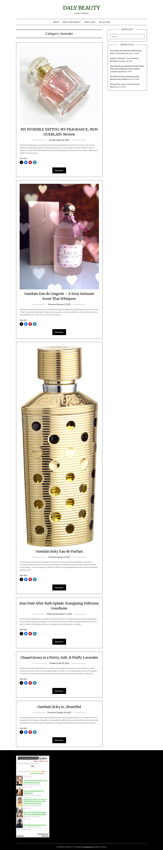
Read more (59, 170)
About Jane (90, 22)
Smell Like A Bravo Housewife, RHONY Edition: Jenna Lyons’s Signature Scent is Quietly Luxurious (127, 68)
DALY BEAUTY (81, 8)
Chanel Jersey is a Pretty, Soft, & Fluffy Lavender (59, 657)
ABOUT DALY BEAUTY (72, 22)
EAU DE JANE (104, 22)
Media (56, 22)
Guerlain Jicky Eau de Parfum (59, 551)
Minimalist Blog (87, 847)
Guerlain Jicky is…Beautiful (59, 707)
